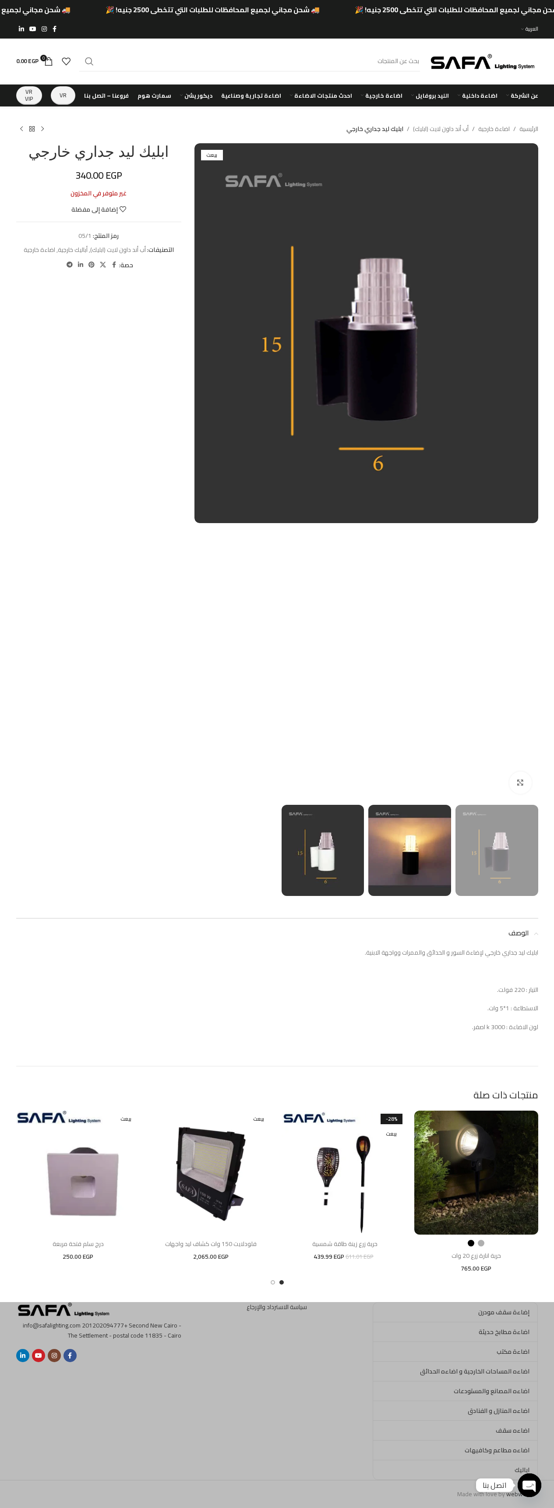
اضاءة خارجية (494, 129)
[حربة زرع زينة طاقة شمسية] (344, 1173)
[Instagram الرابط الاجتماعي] (44, 29)
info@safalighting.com (52, 1325)
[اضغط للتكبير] (520, 782)
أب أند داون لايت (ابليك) (441, 129)
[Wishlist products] (66, 61)
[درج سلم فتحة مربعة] (78, 1173)
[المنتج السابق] (42, 129)
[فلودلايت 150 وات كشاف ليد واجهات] (211, 1173)
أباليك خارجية (73, 249)
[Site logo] (483, 60)
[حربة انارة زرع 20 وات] (476, 1173)
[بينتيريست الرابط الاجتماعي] (91, 265)
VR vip (29, 95)
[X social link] (103, 265)
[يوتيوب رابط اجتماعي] (33, 29)
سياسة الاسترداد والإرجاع (277, 1307)
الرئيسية (528, 129)
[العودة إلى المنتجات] (32, 129)
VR (63, 95)
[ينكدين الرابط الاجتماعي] (21, 29)
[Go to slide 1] (281, 1282)
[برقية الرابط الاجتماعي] (69, 265)
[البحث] (89, 61)
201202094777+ (104, 1325)
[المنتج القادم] (21, 129)
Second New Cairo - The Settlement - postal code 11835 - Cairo (124, 1330)
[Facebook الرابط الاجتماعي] (54, 29)
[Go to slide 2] (273, 1282)
